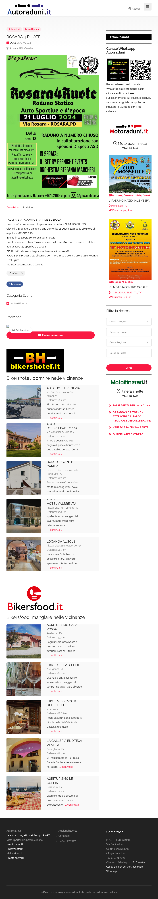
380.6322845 (138, 862)
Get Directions (22, 330)
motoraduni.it (15, 844)
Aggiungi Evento (67, 830)
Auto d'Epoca (32, 29)
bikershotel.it (15, 848)
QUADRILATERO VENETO (128, 434)
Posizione (28, 207)
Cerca (128, 367)
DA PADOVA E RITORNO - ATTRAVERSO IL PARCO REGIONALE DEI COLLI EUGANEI (132, 416)
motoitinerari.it (16, 857)
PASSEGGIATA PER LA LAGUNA (131, 405)
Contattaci (64, 835)
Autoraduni (14, 29)
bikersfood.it (15, 853)
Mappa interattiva (52, 335)
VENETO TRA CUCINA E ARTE (130, 427)
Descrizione (13, 207)
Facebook (16, 284)
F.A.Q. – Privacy (67, 840)
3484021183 (17, 273)
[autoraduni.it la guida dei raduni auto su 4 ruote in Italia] (29, 9)
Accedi (135, 8)
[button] (129, 321)
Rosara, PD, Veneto (21, 48)
